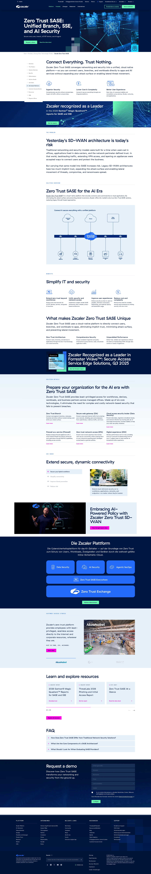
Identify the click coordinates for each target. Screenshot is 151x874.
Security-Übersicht (94, 864)
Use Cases (31, 82)
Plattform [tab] (51, 6)
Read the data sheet (115, 701)
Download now (53, 701)
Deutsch (130, 2)
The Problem (32, 67)
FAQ (30, 95)
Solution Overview (33, 70)
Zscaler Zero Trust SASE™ (55, 196)
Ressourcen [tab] (72, 6)
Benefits (31, 73)
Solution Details (32, 79)
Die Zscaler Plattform (34, 85)
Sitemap (91, 855)
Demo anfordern (128, 6)
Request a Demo (33, 98)
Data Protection (93, 858)
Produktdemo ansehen (112, 6)
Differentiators (32, 76)
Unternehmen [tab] (81, 6)
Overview (31, 63)
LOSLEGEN (96, 801)
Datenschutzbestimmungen (126, 796)
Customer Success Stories (35, 89)
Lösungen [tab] (64, 6)
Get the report (83, 701)
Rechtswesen (92, 861)
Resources (31, 92)
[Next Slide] (134, 710)
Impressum (92, 866)
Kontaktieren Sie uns (110, 2)
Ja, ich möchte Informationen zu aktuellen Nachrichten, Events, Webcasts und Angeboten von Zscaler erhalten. (115, 793)
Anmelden (121, 2)
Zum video (51, 650)
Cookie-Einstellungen (94, 869)
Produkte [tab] (58, 6)
